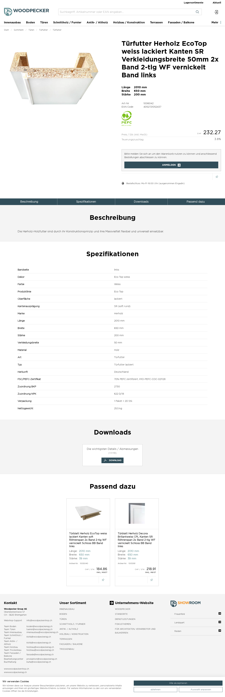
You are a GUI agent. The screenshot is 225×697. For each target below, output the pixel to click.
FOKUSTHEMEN (123, 624)
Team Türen (9, 629)
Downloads (141, 201)
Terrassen (156, 22)
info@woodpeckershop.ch (39, 620)
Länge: (73, 551)
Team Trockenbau (12, 650)
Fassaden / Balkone (181, 22)
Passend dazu (196, 201)
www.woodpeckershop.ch (16, 669)
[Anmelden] (216, 11)
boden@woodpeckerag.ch (39, 626)
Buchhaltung (10, 662)
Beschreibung (29, 201)
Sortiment (19, 30)
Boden (30, 22)
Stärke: (73, 558)
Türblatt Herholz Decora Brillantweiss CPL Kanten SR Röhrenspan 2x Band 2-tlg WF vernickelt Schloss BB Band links (136, 539)
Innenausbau (12, 22)
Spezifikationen (86, 201)
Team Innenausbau (13, 632)
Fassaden (14, 653)
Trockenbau (66, 649)
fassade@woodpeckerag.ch (40, 654)
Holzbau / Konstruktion (129, 22)
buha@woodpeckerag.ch (39, 662)
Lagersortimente (193, 2)
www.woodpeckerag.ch (15, 672)
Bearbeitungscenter (13, 659)
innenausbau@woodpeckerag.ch (42, 632)
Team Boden (10, 626)
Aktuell (217, 2)
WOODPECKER (122, 609)
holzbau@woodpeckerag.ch (40, 647)
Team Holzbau (11, 647)
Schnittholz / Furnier (67, 22)
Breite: (73, 554)
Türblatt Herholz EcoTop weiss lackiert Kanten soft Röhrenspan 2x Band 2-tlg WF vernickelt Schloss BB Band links (88, 539)
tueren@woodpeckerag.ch (39, 629)
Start (6, 30)
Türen (44, 22)
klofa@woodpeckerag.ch (39, 637)
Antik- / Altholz (97, 22)
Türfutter (43, 30)
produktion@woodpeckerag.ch (42, 659)
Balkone (8, 656)
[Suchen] (197, 12)
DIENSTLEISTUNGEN (125, 619)
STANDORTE (121, 614)
